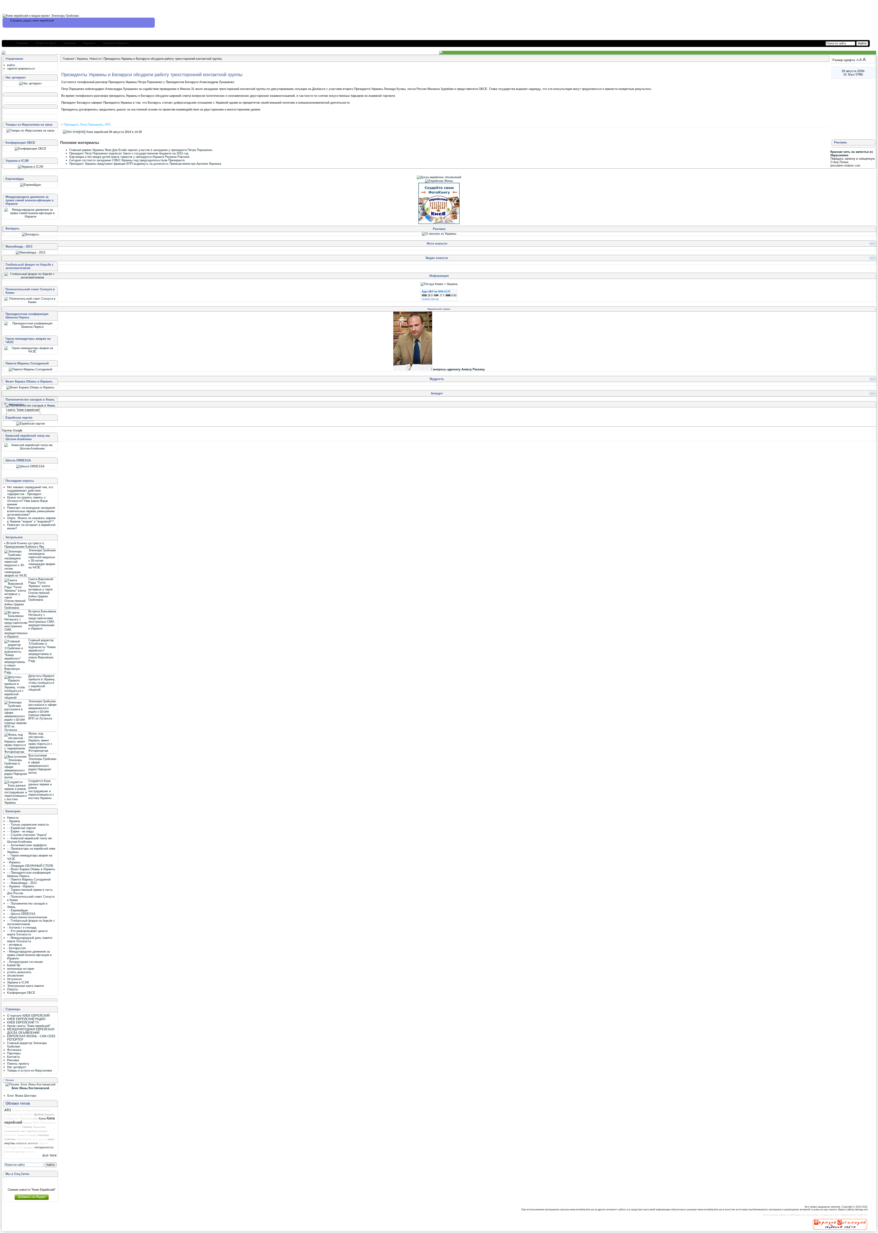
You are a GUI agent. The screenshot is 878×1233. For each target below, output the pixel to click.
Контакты (13, 1056)
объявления (15, 975)
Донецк (38, 1114)
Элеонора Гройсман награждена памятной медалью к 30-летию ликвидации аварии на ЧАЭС (42, 559)
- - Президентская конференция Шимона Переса (29, 874)
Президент (71, 124)
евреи (51, 1139)
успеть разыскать (19, 972)
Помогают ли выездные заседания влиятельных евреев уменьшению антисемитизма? (31, 511)
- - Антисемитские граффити (27, 845)
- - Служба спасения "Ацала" (27, 835)
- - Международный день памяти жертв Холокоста (29, 939)
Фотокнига (14, 1050)
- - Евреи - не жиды (20, 831)
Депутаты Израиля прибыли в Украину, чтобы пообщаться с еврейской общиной (41, 682)
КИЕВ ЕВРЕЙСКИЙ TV (23, 1022)
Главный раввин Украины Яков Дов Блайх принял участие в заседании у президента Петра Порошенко (140, 150)
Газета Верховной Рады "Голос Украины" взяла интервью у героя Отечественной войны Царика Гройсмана (40, 589)
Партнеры (14, 1053)
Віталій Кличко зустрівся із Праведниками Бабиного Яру (24, 544)
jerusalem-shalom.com (845, 165)
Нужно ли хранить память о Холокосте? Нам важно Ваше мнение (27, 501)
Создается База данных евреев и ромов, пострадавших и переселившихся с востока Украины (41, 789)
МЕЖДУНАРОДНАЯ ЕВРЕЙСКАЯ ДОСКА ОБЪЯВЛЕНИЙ (30, 1031)
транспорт (20, 1152)
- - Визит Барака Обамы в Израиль (31, 869)
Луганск (27, 1123)
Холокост (10, 1135)
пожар (20, 1148)
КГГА (35, 1118)
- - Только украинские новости (28, 824)
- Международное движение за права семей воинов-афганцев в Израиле (29, 955)
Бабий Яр (13, 965)
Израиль (89, 43)
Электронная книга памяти (25, 986)
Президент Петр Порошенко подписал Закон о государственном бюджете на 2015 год (128, 153)
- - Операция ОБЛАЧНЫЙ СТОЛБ (30, 865)
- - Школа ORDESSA (21, 913)
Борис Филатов (23, 1110)
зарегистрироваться (21, 68)
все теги (49, 1155)
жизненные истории (20, 968)
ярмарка (30, 1152)
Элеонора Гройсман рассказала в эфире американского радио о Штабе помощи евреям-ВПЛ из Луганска (42, 710)
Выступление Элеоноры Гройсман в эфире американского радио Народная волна (42, 764)
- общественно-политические (27, 917)
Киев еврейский (97, 132)
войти (11, 65)
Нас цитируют (16, 1067)
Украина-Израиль (116, 43)
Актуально (14, 979)
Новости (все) (45, 43)
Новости (95, 58)
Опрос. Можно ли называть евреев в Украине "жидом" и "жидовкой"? (31, 519)
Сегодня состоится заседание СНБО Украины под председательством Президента (127, 160)
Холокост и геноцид (26, 1135)
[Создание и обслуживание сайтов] (840, 1224)
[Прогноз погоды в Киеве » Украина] (439, 284)
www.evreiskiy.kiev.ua (582, 1209)
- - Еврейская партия (21, 828)
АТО (107, 124)
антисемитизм (40, 1139)
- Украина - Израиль (20, 886)
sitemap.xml (860, 1209)
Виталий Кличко (22, 1114)
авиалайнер (24, 1139)
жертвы (9, 1143)
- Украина (13, 821)
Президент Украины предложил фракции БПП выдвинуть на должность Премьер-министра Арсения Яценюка (145, 163)
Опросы (12, 989)
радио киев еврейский (38, 20)
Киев (42, 1118)
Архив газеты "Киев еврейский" (29, 1026)
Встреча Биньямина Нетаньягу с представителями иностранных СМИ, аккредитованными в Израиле (42, 620)
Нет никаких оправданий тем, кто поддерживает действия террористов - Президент (30, 490)
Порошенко (12, 1126)
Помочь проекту (18, 1063)
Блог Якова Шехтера (21, 1095)
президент (28, 1148)
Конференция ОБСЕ (21, 992)
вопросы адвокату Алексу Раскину (459, 369)
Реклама (13, 1060)
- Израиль (14, 862)
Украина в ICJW (18, 982)
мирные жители (27, 1143)
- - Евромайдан (17, 910)
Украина (69, 43)
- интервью (14, 944)
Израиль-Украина (18, 1118)
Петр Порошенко (91, 124)
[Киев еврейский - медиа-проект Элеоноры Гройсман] (41, 15)
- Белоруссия (16, 948)
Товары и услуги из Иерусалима (29, 1070)
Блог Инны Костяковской (30, 1088)
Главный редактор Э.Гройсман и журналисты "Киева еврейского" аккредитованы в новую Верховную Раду (42, 650)
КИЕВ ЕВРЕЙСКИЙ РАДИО (26, 1019)
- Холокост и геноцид (21, 927)
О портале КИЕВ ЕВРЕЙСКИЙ (28, 1015)
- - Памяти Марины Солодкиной (29, 879)
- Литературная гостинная (25, 962)
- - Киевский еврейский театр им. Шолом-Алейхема (30, 840)
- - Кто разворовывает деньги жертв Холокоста (27, 932)
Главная (22, 43)
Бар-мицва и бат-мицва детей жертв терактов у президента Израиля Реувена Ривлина (129, 157)
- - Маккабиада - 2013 (22, 883)
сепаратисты (44, 1147)
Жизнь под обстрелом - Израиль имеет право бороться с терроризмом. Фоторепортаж (40, 742)
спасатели (9, 1152)
